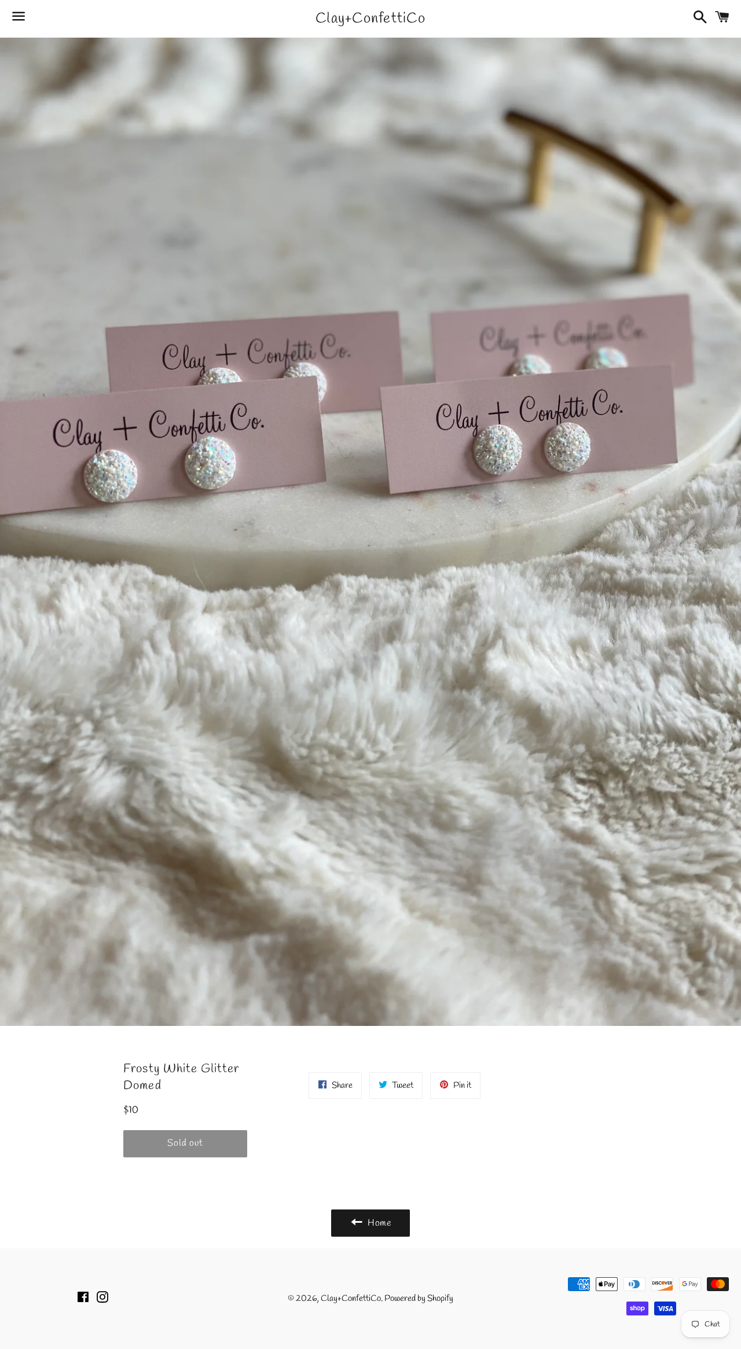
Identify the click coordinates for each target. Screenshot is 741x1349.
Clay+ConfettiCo (370, 18)
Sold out (185, 1143)
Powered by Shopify (418, 1298)
